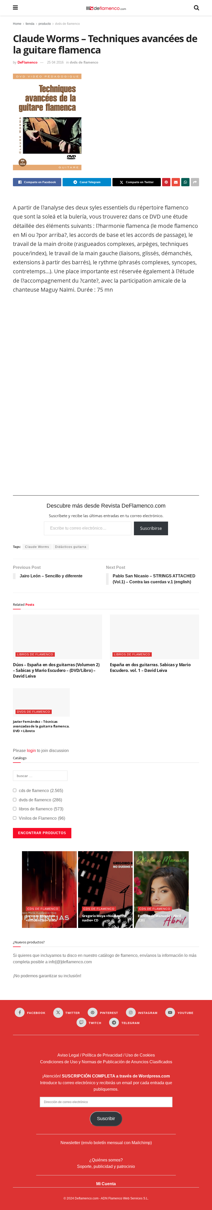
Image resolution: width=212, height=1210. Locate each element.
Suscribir (106, 1118)
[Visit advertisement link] (106, 394)
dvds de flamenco (67, 24)
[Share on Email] (176, 182)
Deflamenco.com (87, 1198)
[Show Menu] (15, 7)
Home (17, 24)
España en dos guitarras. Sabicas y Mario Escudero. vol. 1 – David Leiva (150, 667)
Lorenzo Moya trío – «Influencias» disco (41, 918)
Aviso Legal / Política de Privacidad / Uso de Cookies (106, 1055)
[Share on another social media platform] (195, 182)
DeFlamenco (27, 62)
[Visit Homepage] (106, 7)
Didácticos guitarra (70, 547)
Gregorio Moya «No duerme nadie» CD (104, 918)
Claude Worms (37, 547)
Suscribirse (151, 528)
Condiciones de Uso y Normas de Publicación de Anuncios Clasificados (106, 1062)
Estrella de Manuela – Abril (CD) (159, 918)
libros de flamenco (35, 654)
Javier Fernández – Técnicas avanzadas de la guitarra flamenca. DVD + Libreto (41, 726)
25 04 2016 (55, 62)
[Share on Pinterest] (166, 182)
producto (45, 24)
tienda (30, 24)
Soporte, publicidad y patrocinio (106, 1166)
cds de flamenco (41, 790)
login (31, 750)
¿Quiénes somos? (106, 1160)
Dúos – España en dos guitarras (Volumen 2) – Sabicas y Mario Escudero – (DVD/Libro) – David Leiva (56, 670)
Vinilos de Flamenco (42, 818)
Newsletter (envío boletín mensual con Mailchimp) (106, 1143)
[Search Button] (196, 7)
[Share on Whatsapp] (185, 182)
